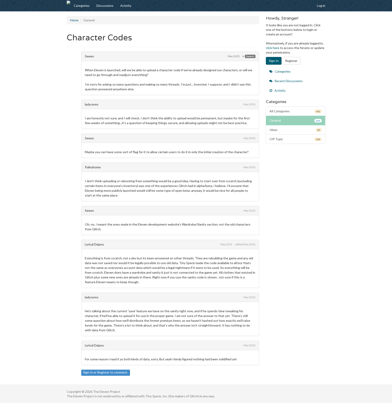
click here (272, 48)
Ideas (295, 130)
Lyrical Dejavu (94, 244)
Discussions (104, 5)
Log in (321, 5)
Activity (125, 5)
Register (103, 372)
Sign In (88, 372)
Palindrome (93, 167)
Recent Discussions (288, 81)
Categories (82, 5)
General (250, 56)
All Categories (295, 111)
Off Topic (295, 139)
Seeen (89, 56)
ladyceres (91, 104)
